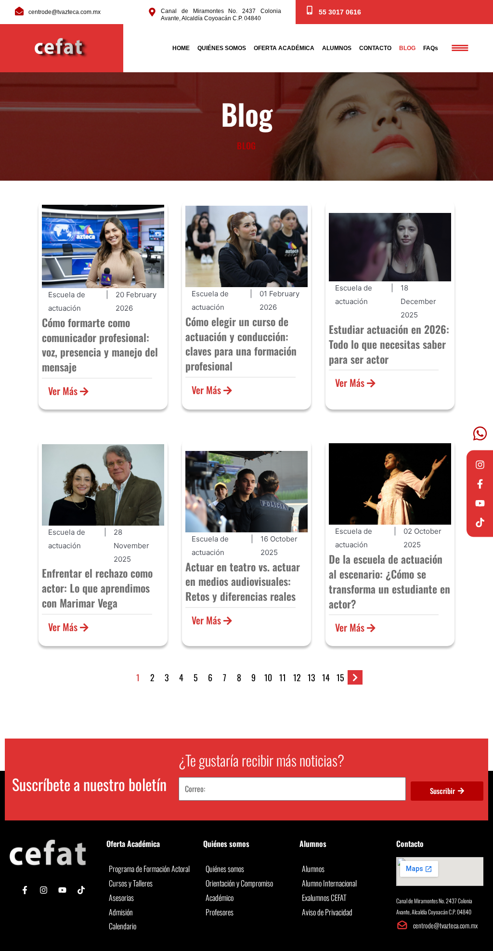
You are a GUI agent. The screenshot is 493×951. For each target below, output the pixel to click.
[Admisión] (150, 912)
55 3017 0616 (340, 12)
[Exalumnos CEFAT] (343, 898)
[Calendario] (150, 926)
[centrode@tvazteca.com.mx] (19, 11)
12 (297, 677)
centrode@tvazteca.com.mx (64, 12)
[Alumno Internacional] (343, 883)
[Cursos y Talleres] (150, 883)
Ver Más (64, 390)
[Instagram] (480, 464)
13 (311, 677)
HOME (181, 48)
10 (268, 677)
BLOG (407, 48)
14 (326, 677)
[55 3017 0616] (309, 10)
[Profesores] (246, 912)
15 (340, 677)
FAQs (430, 48)
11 (282, 677)
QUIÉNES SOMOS (221, 48)
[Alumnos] (343, 869)
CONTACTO (375, 48)
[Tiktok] (480, 522)
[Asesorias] (150, 898)
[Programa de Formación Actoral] (150, 869)
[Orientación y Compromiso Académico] (246, 890)
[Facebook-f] (480, 483)
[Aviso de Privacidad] (343, 912)
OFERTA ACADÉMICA (284, 48)
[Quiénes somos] (246, 869)
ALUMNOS (336, 48)
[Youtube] (480, 503)
